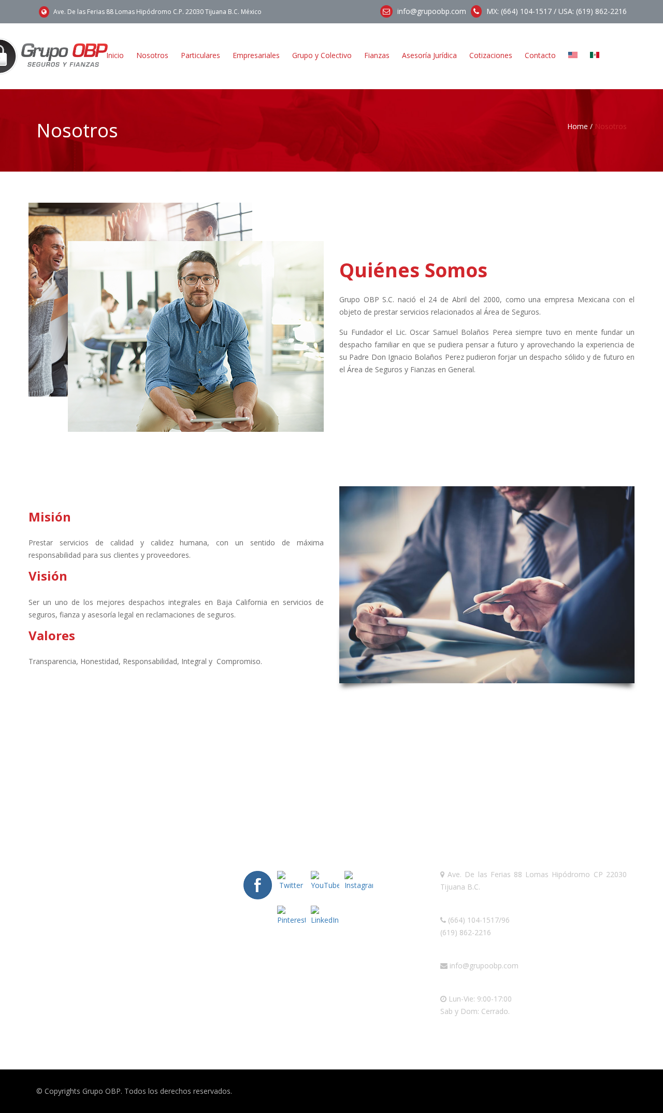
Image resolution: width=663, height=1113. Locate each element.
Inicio (115, 55)
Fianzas (377, 55)
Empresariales (256, 55)
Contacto (540, 55)
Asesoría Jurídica (429, 55)
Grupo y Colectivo (322, 55)
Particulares (200, 55)
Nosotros (152, 55)
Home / (580, 126)
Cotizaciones (490, 55)
